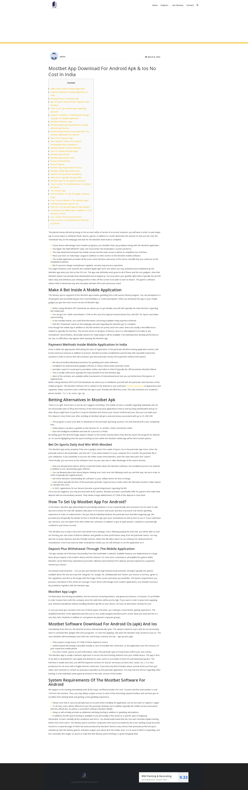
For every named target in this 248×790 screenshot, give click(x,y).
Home (155, 5)
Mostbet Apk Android (60, 154)
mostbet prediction (135, 386)
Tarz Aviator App (58, 190)
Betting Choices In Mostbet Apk (65, 98)
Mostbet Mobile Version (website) (66, 147)
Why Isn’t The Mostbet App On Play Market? (70, 207)
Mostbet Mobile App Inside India (65, 171)
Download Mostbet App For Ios (65, 203)
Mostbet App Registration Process (66, 167)
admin (62, 56)
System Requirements (60, 161)
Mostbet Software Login (61, 121)
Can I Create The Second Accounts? (66, 217)
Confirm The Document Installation (66, 174)
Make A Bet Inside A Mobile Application (68, 88)
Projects (164, 5)
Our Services (177, 5)
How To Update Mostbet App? (64, 151)
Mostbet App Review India (62, 157)
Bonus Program (57, 164)
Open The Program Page (62, 138)
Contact (190, 5)
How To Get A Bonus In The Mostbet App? (70, 200)
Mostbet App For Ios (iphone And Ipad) (68, 180)
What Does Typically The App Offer (66, 177)
